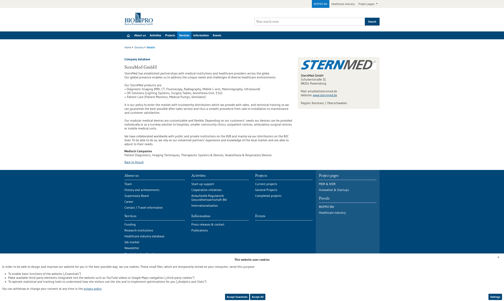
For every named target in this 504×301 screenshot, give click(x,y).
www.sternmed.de (325, 95)
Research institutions (138, 230)
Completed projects (268, 196)
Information (201, 35)
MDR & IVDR (327, 184)
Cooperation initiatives (206, 190)
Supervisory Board (136, 196)
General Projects (266, 190)
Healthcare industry (343, 4)
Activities (155, 35)
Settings (495, 297)
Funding (130, 224)
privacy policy (93, 289)
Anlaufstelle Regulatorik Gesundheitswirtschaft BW (209, 198)
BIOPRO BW (320, 4)
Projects (170, 35)
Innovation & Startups (334, 190)
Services (184, 35)
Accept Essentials (237, 297)
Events (217, 35)
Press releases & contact (207, 224)
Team (128, 184)
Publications (199, 230)
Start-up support (202, 184)
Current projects (266, 184)
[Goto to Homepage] (139, 19)
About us (140, 35)
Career (128, 202)
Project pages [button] (367, 4)
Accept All (258, 297)
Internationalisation (204, 205)
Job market (131, 242)
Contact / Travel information (143, 207)
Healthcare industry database (144, 236)
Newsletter (131, 248)
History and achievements (141, 190)
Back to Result (134, 162)
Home (127, 47)
